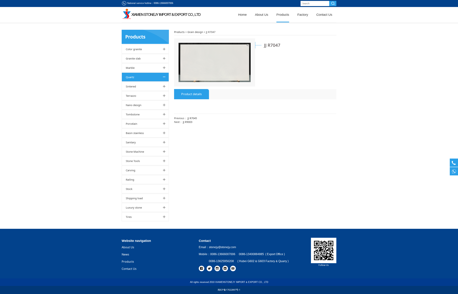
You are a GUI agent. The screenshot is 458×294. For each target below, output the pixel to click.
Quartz (130, 77)
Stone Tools (133, 161)
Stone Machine (135, 151)
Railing (130, 179)
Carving (130, 170)
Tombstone (133, 114)
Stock (129, 189)
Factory (302, 14)
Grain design (195, 32)
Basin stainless (135, 133)
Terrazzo (131, 95)
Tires (129, 217)
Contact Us (324, 14)
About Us (261, 14)
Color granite (134, 49)
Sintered (131, 86)
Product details (191, 94)
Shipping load (134, 198)
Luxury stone (134, 207)
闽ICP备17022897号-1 (229, 289)
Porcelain (131, 123)
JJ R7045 (192, 118)
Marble (130, 68)
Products (282, 14)
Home (242, 14)
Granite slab (133, 58)
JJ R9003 (187, 122)
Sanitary (131, 142)
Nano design (133, 105)
